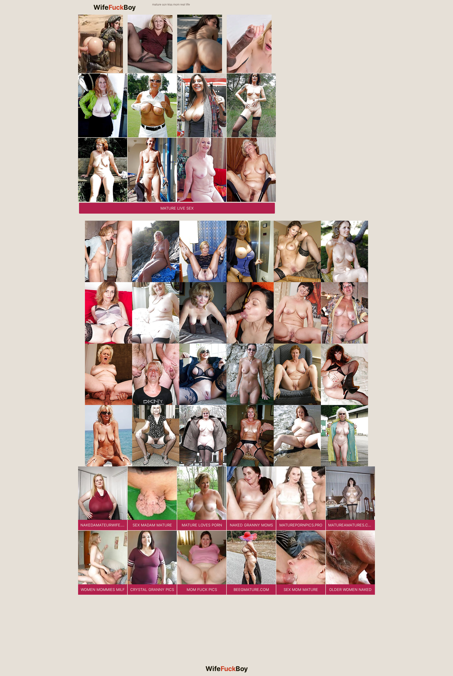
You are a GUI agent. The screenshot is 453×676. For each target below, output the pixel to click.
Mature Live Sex (176, 208)
